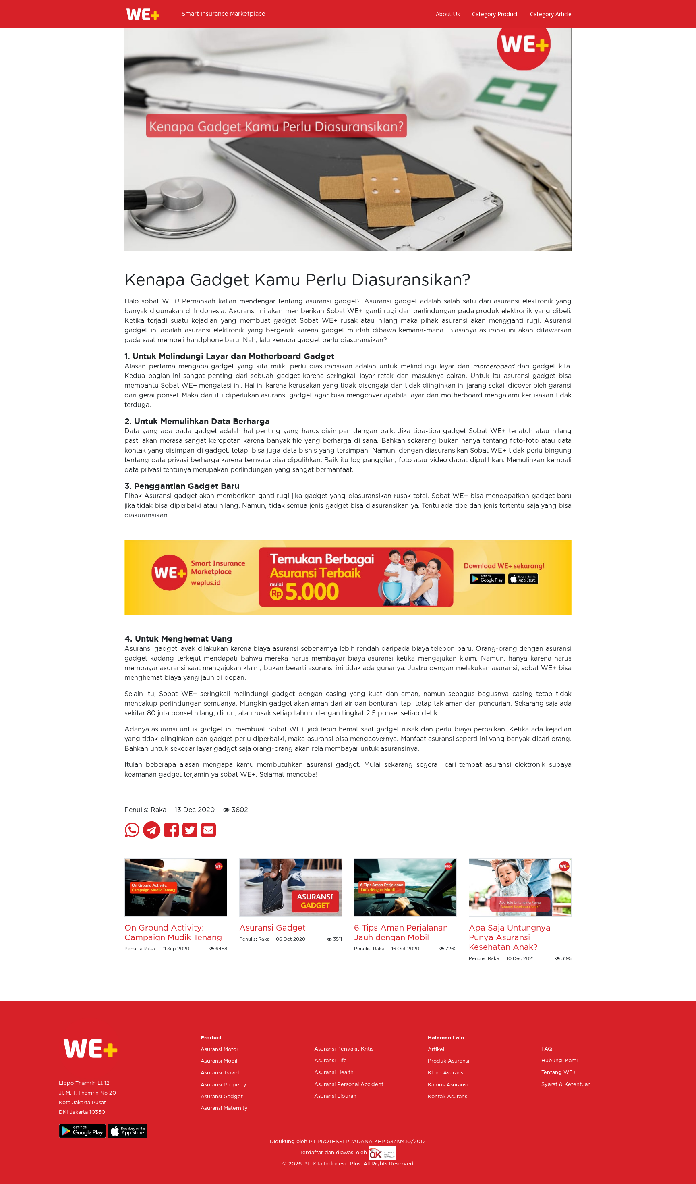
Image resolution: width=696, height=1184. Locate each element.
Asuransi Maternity (224, 1108)
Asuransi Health (334, 1072)
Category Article (551, 14)
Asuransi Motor (219, 1049)
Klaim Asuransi (446, 1073)
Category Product (495, 14)
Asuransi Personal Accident (348, 1084)
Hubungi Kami (559, 1061)
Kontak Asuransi (448, 1096)
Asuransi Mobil (219, 1061)
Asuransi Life (330, 1061)
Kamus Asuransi (448, 1085)
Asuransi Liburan (335, 1096)
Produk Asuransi (448, 1061)
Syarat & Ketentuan (566, 1084)
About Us (448, 14)
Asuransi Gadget (222, 1096)
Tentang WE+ (558, 1072)
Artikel (436, 1049)
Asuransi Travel (220, 1073)
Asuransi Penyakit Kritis (343, 1049)
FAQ (546, 1049)
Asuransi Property (223, 1085)
